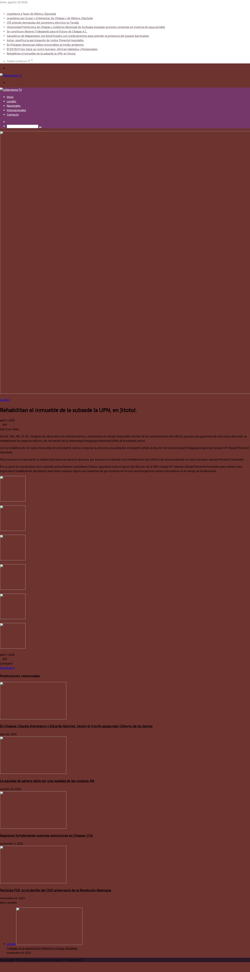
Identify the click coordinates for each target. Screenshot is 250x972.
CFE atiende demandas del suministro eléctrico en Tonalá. (43, 22)
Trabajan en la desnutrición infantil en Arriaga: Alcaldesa (42, 948)
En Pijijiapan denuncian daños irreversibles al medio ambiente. (45, 45)
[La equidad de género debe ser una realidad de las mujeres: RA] (33, 773)
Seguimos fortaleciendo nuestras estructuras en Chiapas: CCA (46, 835)
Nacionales (13, 106)
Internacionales (16, 110)
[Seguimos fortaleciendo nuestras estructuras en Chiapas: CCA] (33, 827)
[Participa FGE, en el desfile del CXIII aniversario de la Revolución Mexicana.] (33, 882)
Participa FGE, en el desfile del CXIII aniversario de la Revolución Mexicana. (55, 890)
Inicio (10, 97)
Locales (11, 101)
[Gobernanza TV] (11, 75)
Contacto (13, 114)
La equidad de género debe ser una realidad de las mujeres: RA (47, 781)
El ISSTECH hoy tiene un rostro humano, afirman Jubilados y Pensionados (52, 49)
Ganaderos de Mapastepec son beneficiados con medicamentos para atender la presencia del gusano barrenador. (78, 36)
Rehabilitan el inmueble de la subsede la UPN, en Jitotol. (41, 53)
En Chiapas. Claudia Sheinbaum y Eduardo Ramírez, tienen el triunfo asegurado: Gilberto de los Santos (76, 726)
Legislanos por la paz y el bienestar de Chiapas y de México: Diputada (50, 18)
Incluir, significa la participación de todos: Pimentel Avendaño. (45, 40)
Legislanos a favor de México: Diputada (31, 14)
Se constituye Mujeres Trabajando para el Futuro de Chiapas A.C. (47, 31)
